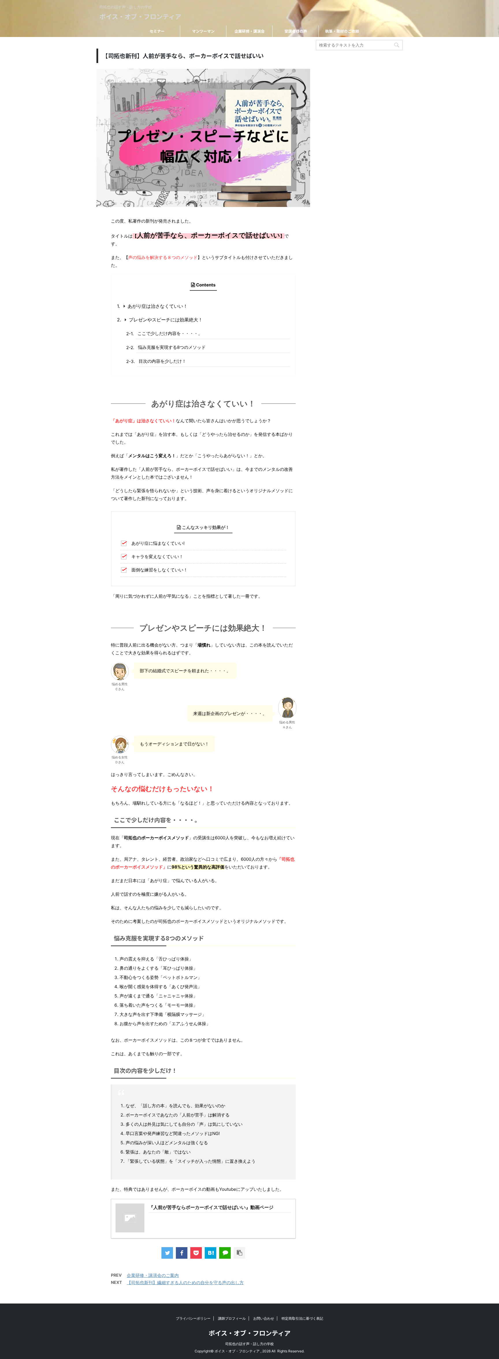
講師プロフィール (232, 1318)
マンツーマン (203, 31)
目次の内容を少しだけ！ (162, 361)
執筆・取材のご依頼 (342, 31)
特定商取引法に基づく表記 (302, 1318)
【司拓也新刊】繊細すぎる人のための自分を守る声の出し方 (185, 1282)
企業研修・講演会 (249, 31)
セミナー (157, 31)
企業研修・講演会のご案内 (153, 1275)
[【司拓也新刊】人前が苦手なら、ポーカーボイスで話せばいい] (210, 1253)
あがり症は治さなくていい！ (158, 306)
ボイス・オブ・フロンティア (140, 16)
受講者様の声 (295, 31)
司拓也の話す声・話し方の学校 (249, 1344)
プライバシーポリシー (193, 1318)
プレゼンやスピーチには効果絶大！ (166, 320)
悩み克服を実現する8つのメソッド (172, 347)
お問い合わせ (263, 1318)
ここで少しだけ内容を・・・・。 (169, 333)
